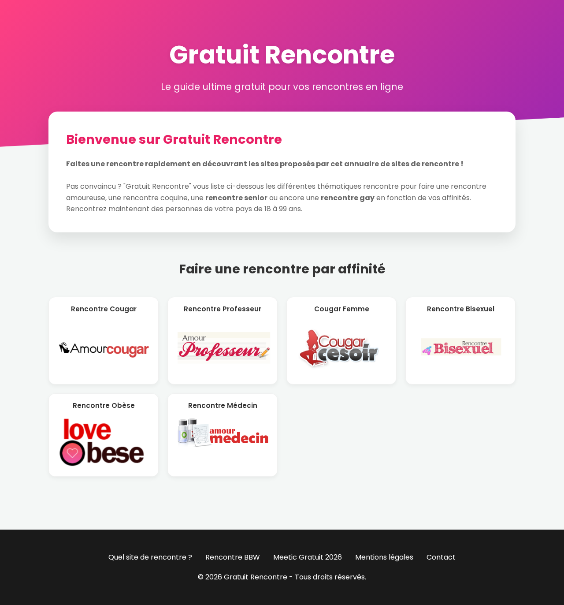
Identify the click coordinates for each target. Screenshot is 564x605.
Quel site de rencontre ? (150, 557)
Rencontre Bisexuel (460, 309)
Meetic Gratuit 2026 (307, 557)
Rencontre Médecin (222, 405)
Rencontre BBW (232, 557)
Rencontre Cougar (104, 309)
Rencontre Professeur (222, 309)
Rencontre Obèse (104, 405)
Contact (441, 557)
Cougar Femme (341, 309)
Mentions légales (384, 557)
